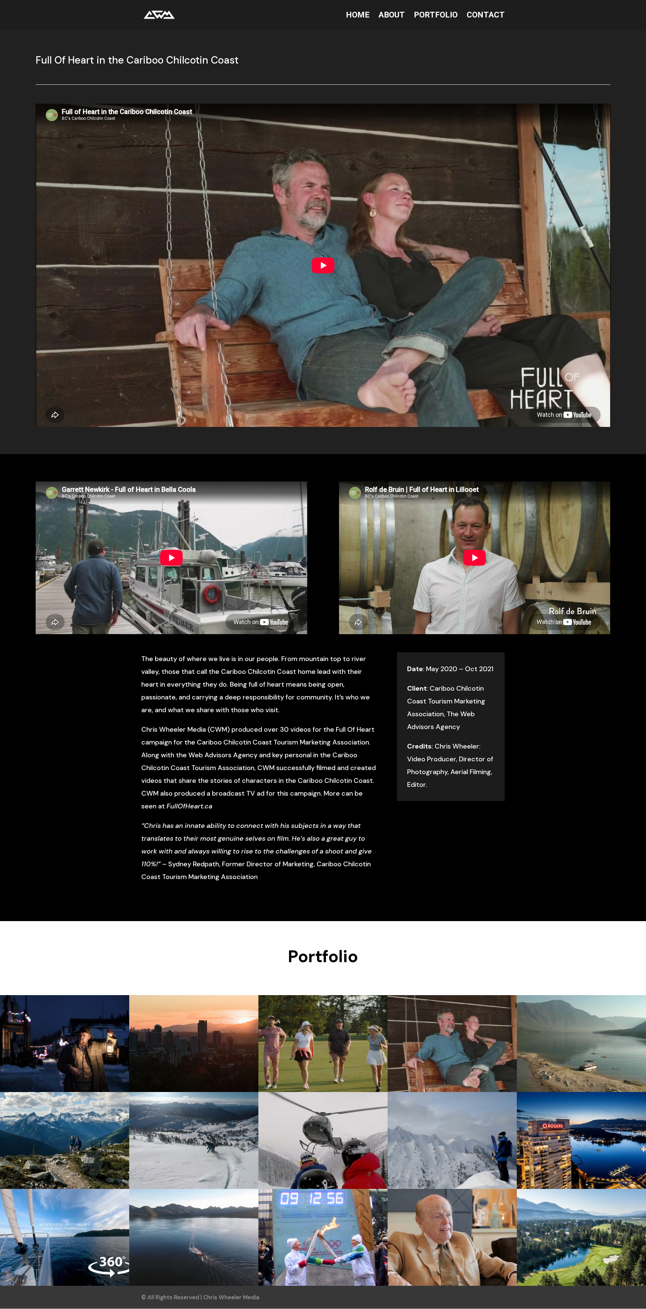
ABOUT (392, 16)
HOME (357, 16)
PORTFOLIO (436, 16)
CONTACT (486, 16)
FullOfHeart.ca (189, 806)
